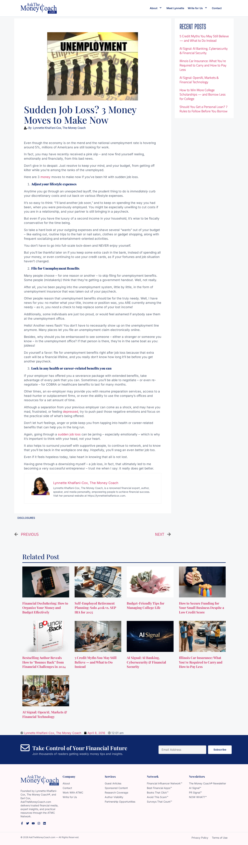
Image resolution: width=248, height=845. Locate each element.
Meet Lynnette (175, 8)
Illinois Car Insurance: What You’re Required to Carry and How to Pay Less (203, 65)
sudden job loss (69, 434)
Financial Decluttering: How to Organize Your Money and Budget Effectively (45, 608)
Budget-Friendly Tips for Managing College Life (145, 605)
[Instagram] (38, 823)
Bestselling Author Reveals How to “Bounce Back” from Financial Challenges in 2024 (44, 662)
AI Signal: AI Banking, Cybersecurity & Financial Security (204, 51)
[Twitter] (27, 823)
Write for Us (195, 8)
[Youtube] (33, 823)
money (45, 177)
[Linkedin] (44, 823)
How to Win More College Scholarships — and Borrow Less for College (202, 94)
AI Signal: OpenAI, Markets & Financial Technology (199, 80)
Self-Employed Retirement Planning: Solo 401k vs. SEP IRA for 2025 (95, 608)
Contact (217, 8)
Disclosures (26, 517)
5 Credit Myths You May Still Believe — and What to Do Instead (204, 38)
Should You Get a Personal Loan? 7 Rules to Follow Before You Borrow (203, 109)
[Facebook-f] (22, 823)
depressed (70, 411)
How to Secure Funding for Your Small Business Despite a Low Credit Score (201, 608)
